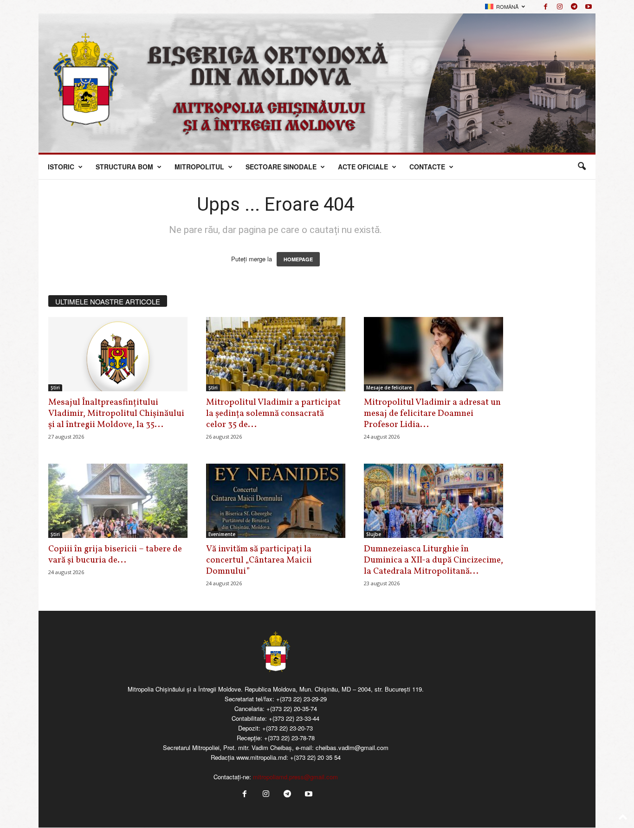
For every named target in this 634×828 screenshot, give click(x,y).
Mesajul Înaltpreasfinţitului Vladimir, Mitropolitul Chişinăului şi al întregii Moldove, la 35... (116, 413)
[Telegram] (574, 6)
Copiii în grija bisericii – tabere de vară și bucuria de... (115, 554)
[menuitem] (505, 6)
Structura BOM (124, 166)
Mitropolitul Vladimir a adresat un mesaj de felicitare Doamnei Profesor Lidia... (432, 413)
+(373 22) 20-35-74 (291, 708)
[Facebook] (545, 6)
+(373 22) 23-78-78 (289, 737)
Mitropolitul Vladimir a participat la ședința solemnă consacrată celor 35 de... (273, 413)
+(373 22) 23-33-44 (294, 718)
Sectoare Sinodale (281, 166)
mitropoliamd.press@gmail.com (295, 776)
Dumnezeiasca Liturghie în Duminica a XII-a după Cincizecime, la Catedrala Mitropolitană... (433, 560)
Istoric (61, 166)
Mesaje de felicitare (389, 387)
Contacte (427, 166)
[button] (581, 166)
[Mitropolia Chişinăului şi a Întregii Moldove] (317, 83)
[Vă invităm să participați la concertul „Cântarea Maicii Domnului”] (275, 501)
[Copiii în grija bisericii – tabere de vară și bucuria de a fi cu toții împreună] (118, 501)
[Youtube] (588, 6)
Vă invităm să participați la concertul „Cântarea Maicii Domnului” (259, 560)
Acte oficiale (363, 166)
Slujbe (373, 534)
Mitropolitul (199, 166)
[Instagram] (559, 6)
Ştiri (55, 387)
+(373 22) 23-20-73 (287, 728)
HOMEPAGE (298, 259)
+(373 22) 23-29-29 (301, 698)
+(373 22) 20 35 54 (315, 757)
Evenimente (221, 534)
